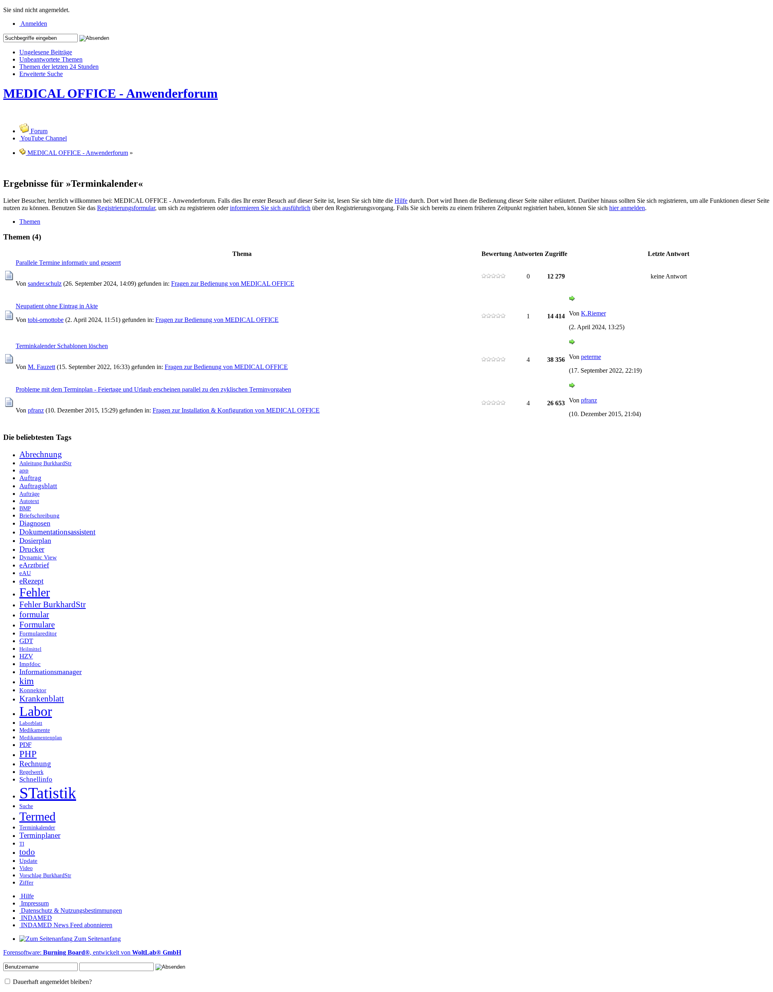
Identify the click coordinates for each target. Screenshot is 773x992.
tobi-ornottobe (46, 319)
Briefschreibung (39, 515)
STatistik (47, 793)
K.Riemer (593, 313)
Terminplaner (39, 835)
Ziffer (26, 882)
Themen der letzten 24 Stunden (59, 66)
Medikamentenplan (40, 737)
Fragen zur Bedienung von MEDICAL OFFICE (232, 283)
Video (26, 868)
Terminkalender (37, 827)
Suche (26, 806)
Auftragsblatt (38, 486)
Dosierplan (35, 540)
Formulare (37, 624)
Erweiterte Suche (41, 73)
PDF (25, 745)
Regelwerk (31, 772)
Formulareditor (38, 633)
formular (34, 614)
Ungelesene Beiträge (45, 52)
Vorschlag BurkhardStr (45, 875)
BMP (25, 508)
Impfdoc (30, 663)
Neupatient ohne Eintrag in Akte (57, 306)
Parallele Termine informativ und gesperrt (68, 262)
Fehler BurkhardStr (52, 604)
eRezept (31, 581)
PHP (28, 754)
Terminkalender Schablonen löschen (62, 345)
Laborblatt (30, 723)
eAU (25, 572)
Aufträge (29, 494)
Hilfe (401, 200)
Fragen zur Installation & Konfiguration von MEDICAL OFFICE (236, 410)
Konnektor (32, 690)
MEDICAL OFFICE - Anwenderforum (110, 93)
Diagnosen (34, 523)
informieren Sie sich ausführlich (270, 207)
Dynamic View (38, 557)
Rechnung (35, 763)
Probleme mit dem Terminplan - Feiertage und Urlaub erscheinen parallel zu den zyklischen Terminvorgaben (153, 389)
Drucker (31, 549)
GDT (26, 641)
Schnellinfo (35, 779)
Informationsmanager (50, 672)
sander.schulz (45, 283)
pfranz (36, 410)
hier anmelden (627, 207)
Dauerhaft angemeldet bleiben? (51, 981)
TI (21, 844)
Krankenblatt (41, 698)
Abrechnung (40, 454)
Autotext (29, 501)
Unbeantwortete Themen (51, 59)
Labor (35, 711)
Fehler (34, 592)
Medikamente (34, 730)
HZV (26, 656)
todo (27, 852)
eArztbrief (34, 565)
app (24, 470)
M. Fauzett (41, 366)
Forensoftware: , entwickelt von (92, 952)
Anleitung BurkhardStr (45, 463)
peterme (591, 356)
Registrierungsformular (126, 207)
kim (26, 681)
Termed (37, 816)
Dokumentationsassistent (57, 532)
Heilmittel (30, 649)
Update (28, 860)
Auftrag (30, 478)
